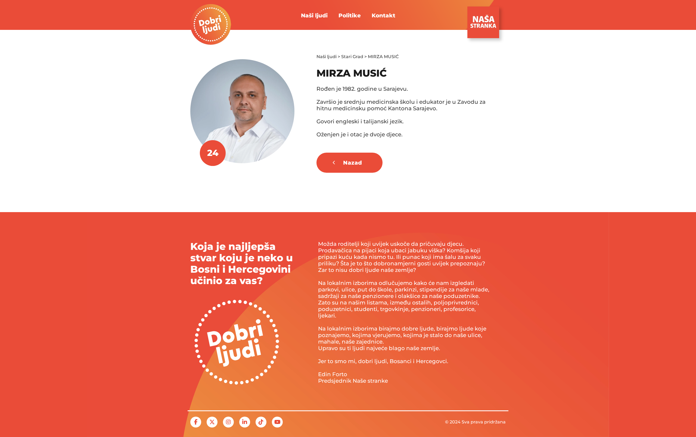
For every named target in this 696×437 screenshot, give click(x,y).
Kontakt (383, 15)
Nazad (352, 162)
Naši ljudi (314, 15)
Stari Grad (352, 56)
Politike (349, 15)
